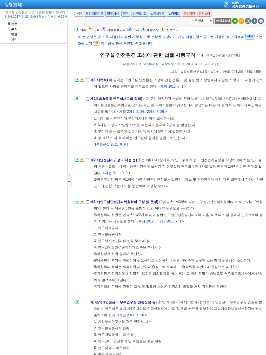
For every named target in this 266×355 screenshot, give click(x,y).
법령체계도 (157, 14)
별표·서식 (113, 14)
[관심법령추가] (241, 21)
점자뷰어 (204, 14)
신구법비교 (140, 14)
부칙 (14, 29)
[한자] (248, 21)
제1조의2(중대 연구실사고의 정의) (116, 99)
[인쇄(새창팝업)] (261, 21)
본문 (14, 24)
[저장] (254, 21)
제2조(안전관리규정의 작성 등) (114, 160)
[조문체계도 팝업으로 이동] (77, 81)
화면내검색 (223, 21)
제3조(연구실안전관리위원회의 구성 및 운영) (124, 202)
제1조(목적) (99, 80)
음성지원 (189, 14)
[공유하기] (235, 21)
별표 (14, 34)
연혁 (125, 14)
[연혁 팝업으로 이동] (82, 81)
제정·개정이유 (94, 14)
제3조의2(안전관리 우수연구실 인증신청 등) (124, 302)
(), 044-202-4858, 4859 (216, 72)
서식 (14, 39)
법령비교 (174, 14)
